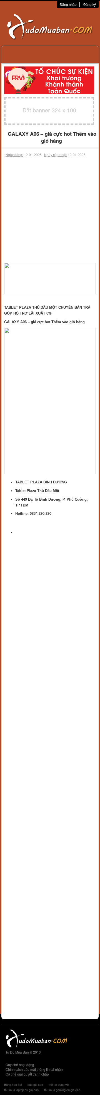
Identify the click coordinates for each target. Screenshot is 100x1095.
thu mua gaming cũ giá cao (62, 1089)
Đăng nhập (68, 4)
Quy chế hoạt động (20, 1064)
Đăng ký (89, 4)
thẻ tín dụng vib (59, 1084)
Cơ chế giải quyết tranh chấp (27, 1074)
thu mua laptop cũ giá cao (21, 1089)
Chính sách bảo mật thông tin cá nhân (34, 1069)
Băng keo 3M (13, 1084)
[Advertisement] (50, 210)
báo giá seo (35, 1084)
